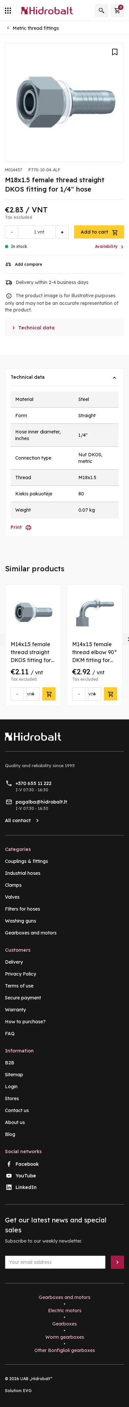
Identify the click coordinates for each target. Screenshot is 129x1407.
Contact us (17, 1110)
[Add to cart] (49, 694)
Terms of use (19, 986)
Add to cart (95, 232)
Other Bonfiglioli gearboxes (64, 1350)
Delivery (14, 962)
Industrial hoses (22, 873)
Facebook (27, 1164)
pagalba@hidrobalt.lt (41, 802)
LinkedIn (26, 1187)
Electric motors (64, 1311)
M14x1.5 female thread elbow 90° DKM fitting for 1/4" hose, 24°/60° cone (94, 660)
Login (11, 1087)
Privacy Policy (20, 974)
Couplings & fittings (26, 861)
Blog (10, 1134)
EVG (27, 1390)
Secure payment (23, 998)
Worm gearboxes (64, 1337)
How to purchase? (25, 1022)
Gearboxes (64, 1324)
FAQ (10, 1034)
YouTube (26, 1176)
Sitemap (14, 1075)
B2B (9, 1063)
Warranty (15, 1010)
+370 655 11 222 (34, 783)
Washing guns (20, 921)
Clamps (13, 885)
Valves (12, 897)
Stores (12, 1098)
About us (15, 1122)
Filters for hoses (22, 909)
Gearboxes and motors (31, 933)
